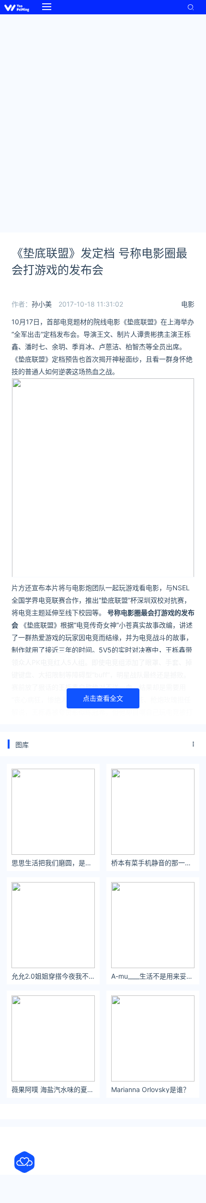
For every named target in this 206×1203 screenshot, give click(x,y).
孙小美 (42, 304)
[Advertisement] (103, 122)
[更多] (193, 744)
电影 (188, 304)
